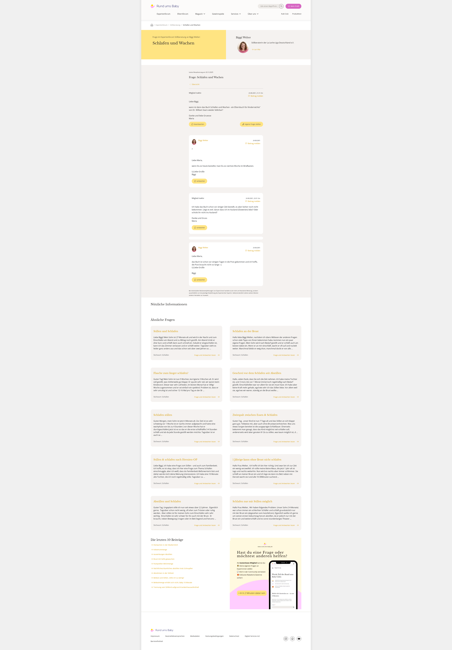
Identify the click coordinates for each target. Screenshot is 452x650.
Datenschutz (234, 636)
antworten (201, 181)
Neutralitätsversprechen (175, 636)
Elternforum (182, 14)
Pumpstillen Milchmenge (163, 564)
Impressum (155, 636)
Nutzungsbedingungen (214, 636)
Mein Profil (295, 6)
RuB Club (285, 14)
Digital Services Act (252, 636)
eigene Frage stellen (253, 124)
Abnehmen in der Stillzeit (163, 573)
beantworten (199, 124)
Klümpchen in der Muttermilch (165, 545)
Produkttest (296, 14)
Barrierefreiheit (157, 641)
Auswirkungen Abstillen (162, 554)
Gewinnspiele (218, 14)
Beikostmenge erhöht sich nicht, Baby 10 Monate (172, 582)
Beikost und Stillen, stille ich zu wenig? (168, 578)
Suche (281, 6)
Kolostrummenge (160, 549)
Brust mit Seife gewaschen (163, 559)
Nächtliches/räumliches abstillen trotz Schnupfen (173, 568)
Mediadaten (195, 636)
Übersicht (195, 84)
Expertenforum (163, 14)
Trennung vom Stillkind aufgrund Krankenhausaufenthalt (176, 587)
